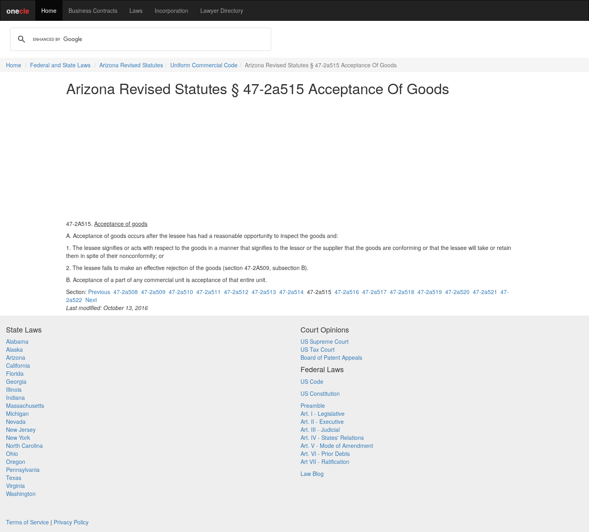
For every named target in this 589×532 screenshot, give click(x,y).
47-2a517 (374, 292)
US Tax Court (318, 349)
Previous (99, 292)
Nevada (16, 421)
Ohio (12, 453)
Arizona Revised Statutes (131, 65)
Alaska (14, 349)
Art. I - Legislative (323, 413)
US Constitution (320, 393)
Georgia (16, 381)
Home (48, 10)
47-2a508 (125, 292)
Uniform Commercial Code (204, 65)
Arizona (15, 357)
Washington (21, 494)
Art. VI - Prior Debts (325, 453)
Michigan (17, 413)
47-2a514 (291, 292)
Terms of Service (27, 522)
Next (91, 300)
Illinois (14, 389)
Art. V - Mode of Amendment (337, 445)
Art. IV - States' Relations (332, 437)
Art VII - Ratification (325, 461)
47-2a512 (236, 292)
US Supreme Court (325, 341)
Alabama (17, 341)
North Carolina (24, 445)
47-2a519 (430, 292)
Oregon (15, 461)
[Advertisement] (294, 158)
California (18, 365)
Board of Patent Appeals (331, 357)
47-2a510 (181, 292)
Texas (13, 478)
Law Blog (312, 474)
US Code (312, 381)
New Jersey (21, 429)
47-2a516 (347, 292)
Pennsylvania (23, 470)
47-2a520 (457, 292)
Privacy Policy (71, 522)
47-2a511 (208, 292)
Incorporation (171, 10)
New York (18, 437)
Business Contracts (93, 10)
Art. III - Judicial (320, 429)
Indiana (15, 397)
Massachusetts (25, 405)
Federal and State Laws (60, 65)
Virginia (15, 486)
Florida (15, 373)
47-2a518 (402, 292)
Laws (136, 10)
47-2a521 (485, 292)
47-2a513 (264, 292)
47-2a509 (153, 292)
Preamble (313, 405)
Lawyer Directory (221, 10)
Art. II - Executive (322, 421)
